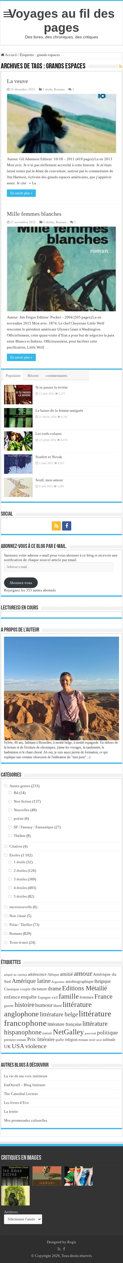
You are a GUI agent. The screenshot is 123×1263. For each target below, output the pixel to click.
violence (36, 1046)
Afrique (53, 974)
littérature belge (59, 1014)
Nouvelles (21, 810)
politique (107, 1032)
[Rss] (56, 525)
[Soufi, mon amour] (18, 487)
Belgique (102, 981)
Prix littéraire (41, 1039)
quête (59, 1040)
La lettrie (11, 1111)
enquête (29, 997)
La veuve (17, 81)
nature (47, 1033)
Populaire (13, 375)
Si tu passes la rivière (51, 387)
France (103, 996)
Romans (59, 89)
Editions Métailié (84, 988)
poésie (19, 818)
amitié (66, 974)
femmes (87, 997)
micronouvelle (20, 907)
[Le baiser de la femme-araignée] (18, 417)
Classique (11, 989)
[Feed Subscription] (120, 66)
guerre (9, 1006)
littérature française (64, 1024)
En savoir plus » (21, 193)
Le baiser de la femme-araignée (59, 410)
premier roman (15, 1040)
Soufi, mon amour (49, 480)
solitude (109, 1040)
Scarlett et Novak (48, 457)
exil (55, 997)
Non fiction (22, 801)
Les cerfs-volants (48, 433)
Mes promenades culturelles (25, 1120)
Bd (16, 793)
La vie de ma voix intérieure (25, 1076)
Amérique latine (31, 980)
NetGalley (68, 1032)
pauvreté (90, 1033)
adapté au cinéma (15, 974)
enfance (12, 997)
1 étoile (47, 89)
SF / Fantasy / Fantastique (33, 827)
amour (83, 973)
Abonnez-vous (20, 583)
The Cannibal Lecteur (21, 1094)
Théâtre (19, 836)
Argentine (58, 981)
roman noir (86, 1040)
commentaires (56, 375)
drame (54, 988)
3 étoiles (48, 222)
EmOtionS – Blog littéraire (24, 1085)
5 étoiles (20, 896)
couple (25, 989)
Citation (15, 846)
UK (7, 1046)
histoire (24, 1004)
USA (18, 1046)
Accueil (10, 55)
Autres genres (19, 786)
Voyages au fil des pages (61, 20)
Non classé (17, 916)
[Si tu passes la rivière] (18, 394)
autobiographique (80, 981)
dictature (39, 989)
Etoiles (14, 855)
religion (71, 1039)
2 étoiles (20, 870)
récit (99, 1040)
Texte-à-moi (18, 942)
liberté (57, 1006)
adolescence (37, 974)
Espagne (44, 997)
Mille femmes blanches (34, 214)
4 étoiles (20, 888)
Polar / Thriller (20, 924)
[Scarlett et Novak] (18, 464)
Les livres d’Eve (16, 1102)
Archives (11, 1212)
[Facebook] (66, 525)
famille (69, 996)
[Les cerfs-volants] (18, 440)
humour (44, 1005)
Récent (33, 375)
